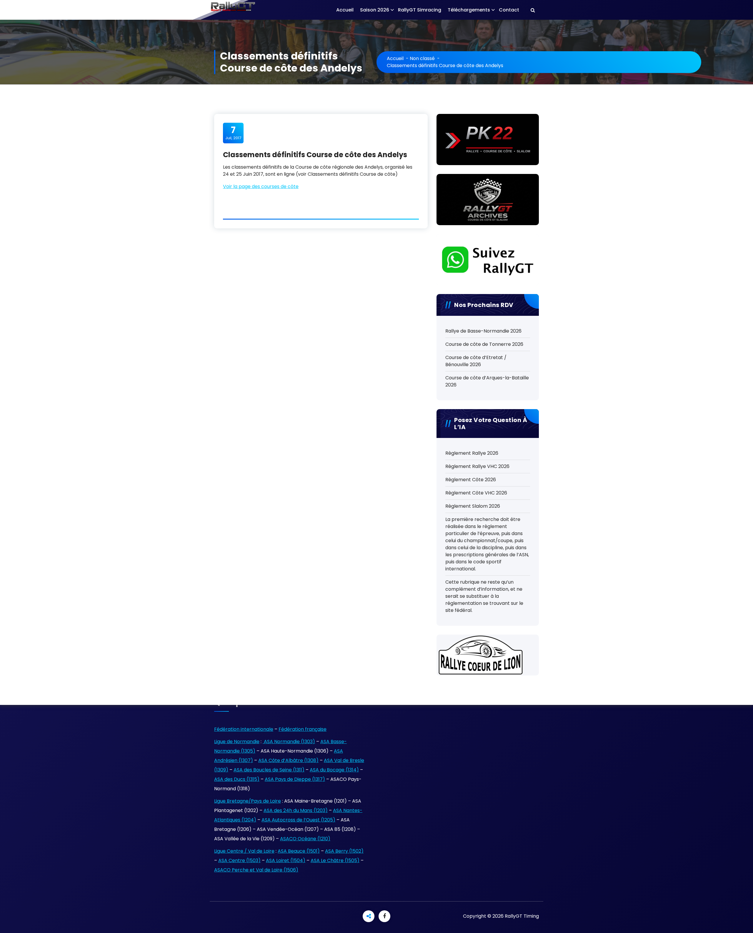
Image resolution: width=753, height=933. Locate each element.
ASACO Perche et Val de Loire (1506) (256, 869)
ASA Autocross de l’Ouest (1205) (298, 819)
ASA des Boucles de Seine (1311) (269, 769)
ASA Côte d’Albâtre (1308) (288, 760)
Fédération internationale (243, 729)
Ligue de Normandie (236, 741)
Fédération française (302, 729)
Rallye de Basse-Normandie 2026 (483, 331)
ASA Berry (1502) (344, 851)
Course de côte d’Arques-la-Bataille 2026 (487, 381)
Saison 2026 (374, 9)
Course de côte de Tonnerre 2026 (484, 344)
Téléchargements (469, 9)
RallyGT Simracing (419, 9)
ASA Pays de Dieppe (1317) (295, 779)
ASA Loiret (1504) (285, 860)
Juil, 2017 (233, 133)
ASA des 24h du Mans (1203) (296, 810)
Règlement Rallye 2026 (471, 453)
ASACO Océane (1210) (305, 838)
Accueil (345, 9)
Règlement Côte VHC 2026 (476, 492)
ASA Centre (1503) (239, 860)
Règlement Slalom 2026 (472, 506)
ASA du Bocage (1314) (334, 769)
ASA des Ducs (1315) (236, 779)
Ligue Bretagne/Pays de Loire (247, 801)
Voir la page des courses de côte (261, 186)
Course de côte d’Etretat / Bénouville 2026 (476, 361)
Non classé (422, 58)
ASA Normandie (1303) (289, 741)
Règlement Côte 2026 (470, 479)
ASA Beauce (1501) (299, 851)
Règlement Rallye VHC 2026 (477, 466)
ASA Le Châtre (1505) (335, 860)
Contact (509, 9)
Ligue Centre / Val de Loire (244, 851)
